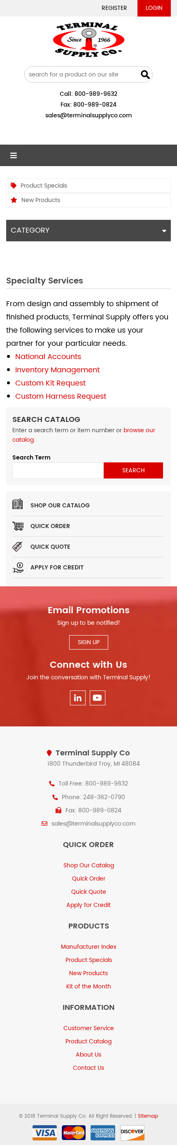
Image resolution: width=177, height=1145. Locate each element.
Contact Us (88, 1068)
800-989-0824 (94, 105)
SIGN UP (89, 642)
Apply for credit (57, 567)
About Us (88, 1054)
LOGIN (154, 8)
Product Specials (44, 185)
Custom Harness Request (60, 396)
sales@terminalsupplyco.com (88, 115)
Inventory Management (57, 370)
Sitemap (148, 1116)
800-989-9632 (96, 94)
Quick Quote (50, 547)
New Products (40, 200)
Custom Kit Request (50, 383)
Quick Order (50, 526)
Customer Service (88, 1028)
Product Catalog (88, 1041)
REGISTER (114, 8)
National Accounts (48, 357)
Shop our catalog (60, 505)
